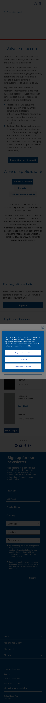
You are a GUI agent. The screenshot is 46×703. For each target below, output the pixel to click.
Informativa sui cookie (22, 346)
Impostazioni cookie (23, 353)
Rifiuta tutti (23, 359)
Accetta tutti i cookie (23, 366)
